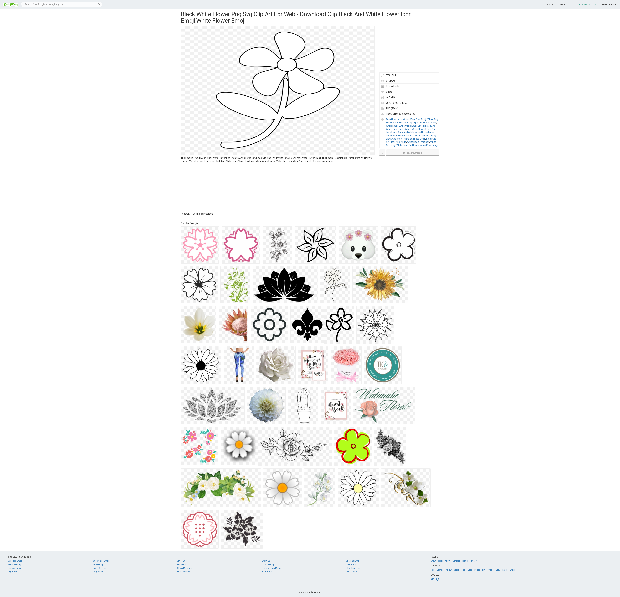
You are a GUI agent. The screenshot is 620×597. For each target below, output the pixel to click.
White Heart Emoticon (418, 142)
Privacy (473, 561)
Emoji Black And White (397, 119)
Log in (549, 4)
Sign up (564, 4)
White (491, 570)
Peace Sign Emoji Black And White (403, 135)
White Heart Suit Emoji (407, 145)
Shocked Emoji (14, 564)
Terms (465, 561)
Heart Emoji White (402, 129)
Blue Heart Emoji (353, 568)
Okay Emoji (98, 572)
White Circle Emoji (408, 126)
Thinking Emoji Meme (271, 568)
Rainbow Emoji (14, 568)
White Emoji (392, 126)
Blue (470, 570)
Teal (463, 570)
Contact (456, 561)
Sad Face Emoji (15, 561)
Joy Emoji (12, 572)
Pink (484, 570)
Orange (440, 570)
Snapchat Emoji (353, 561)
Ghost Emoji (267, 561)
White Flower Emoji (421, 129)
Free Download (414, 153)
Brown (513, 570)
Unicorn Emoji (268, 564)
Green (456, 570)
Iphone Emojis (352, 572)
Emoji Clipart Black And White (421, 122)
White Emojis (399, 122)
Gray (498, 570)
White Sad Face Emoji (414, 138)
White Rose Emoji (429, 145)
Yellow (449, 570)
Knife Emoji (182, 564)
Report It (185, 213)
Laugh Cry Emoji (100, 568)
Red (432, 570)
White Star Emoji (418, 119)
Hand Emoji (267, 572)
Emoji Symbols (183, 572)
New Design (609, 4)
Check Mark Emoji (185, 568)
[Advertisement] (278, 187)
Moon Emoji (98, 564)
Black (504, 570)
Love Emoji (351, 564)
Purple (477, 570)
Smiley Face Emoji (101, 561)
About (447, 561)
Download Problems (203, 213)
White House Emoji (424, 132)
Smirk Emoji (182, 561)
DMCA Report (437, 561)
